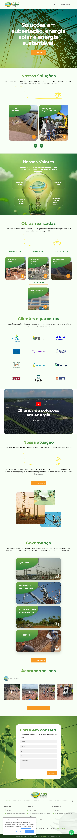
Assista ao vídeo (38, 420)
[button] (35, 146)
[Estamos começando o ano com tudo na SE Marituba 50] (65, 692)
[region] (19, 826)
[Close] (34, 819)
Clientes (27, 801)
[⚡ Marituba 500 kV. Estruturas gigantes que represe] (47, 692)
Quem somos (17, 801)
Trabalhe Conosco (61, 801)
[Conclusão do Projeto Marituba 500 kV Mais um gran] (12, 692)
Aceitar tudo (29, 831)
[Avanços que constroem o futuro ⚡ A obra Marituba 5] (30, 692)
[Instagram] (72, 4)
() (61, 828)
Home (8, 801)
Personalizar (10, 831)
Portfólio (36, 801)
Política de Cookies (26, 828)
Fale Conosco (47, 801)
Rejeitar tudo (19, 831)
